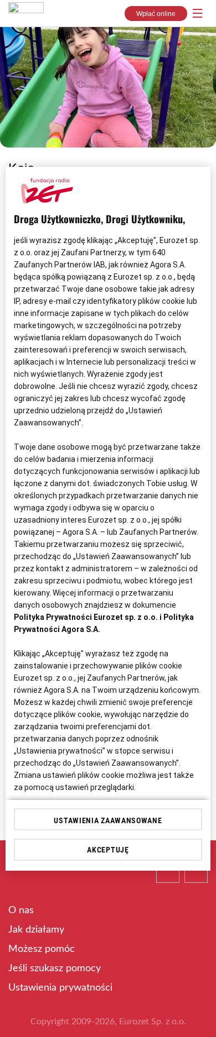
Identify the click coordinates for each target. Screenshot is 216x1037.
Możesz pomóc (41, 949)
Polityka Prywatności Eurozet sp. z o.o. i (88, 616)
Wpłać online (156, 14)
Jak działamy (36, 930)
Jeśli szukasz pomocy (54, 968)
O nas (21, 910)
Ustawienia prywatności (60, 988)
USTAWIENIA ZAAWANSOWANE (108, 820)
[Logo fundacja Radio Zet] (26, 10)
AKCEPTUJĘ (107, 849)
